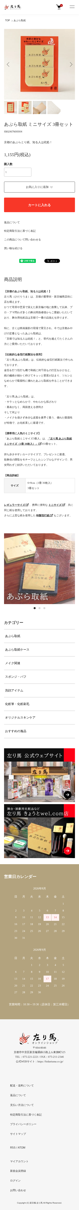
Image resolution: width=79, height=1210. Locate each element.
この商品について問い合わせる (22, 239)
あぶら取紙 (20, 20)
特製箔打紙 (43, 515)
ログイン (15, 1180)
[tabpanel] (39, 568)
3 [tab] (44, 608)
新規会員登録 (18, 1170)
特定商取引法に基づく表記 (20, 230)
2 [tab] (39, 608)
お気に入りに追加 (37, 186)
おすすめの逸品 (15, 731)
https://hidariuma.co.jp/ (50, 1061)
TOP (7, 20)
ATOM (21, 1147)
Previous (8, 64)
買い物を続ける (13, 248)
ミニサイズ (55, 504)
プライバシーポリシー (23, 1124)
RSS (13, 1147)
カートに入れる (39, 205)
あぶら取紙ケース (17, 649)
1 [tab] (35, 608)
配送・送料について (22, 1085)
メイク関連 (12, 663)
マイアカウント (19, 1161)
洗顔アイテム (14, 690)
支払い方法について (22, 1104)
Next (70, 64)
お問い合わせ (18, 1190)
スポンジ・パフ (15, 676)
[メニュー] (72, 7)
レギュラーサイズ (15, 504)
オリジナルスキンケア (20, 717)
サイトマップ (18, 1133)
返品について (12, 222)
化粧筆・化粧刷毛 (17, 704)
